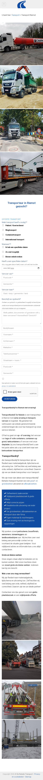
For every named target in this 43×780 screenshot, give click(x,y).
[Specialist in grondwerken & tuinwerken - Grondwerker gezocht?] (22, 4)
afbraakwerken (30, 484)
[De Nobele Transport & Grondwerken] (21, 44)
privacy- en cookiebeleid (9, 386)
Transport (15, 15)
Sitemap (28, 777)
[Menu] (4, 4)
